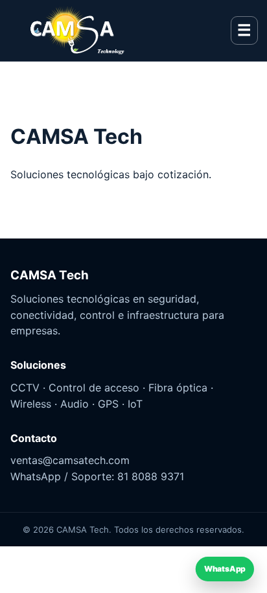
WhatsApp (225, 569)
